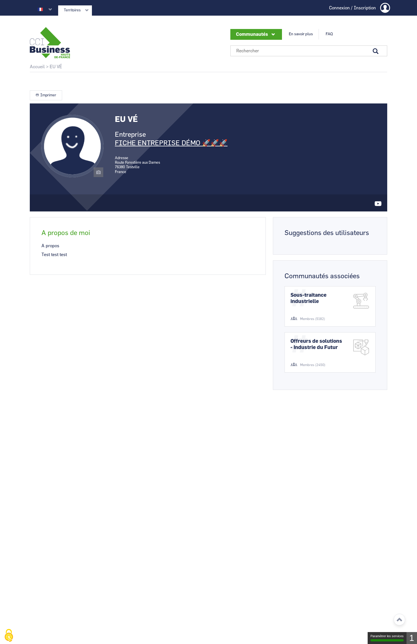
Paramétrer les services (387, 636)
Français (40, 9)
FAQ (329, 34)
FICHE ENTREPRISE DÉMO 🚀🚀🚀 (171, 143)
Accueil (37, 67)
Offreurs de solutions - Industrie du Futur (316, 344)
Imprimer (48, 95)
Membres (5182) (312, 319)
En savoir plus (301, 34)
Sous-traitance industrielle (308, 298)
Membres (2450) (312, 365)
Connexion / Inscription (352, 8)
